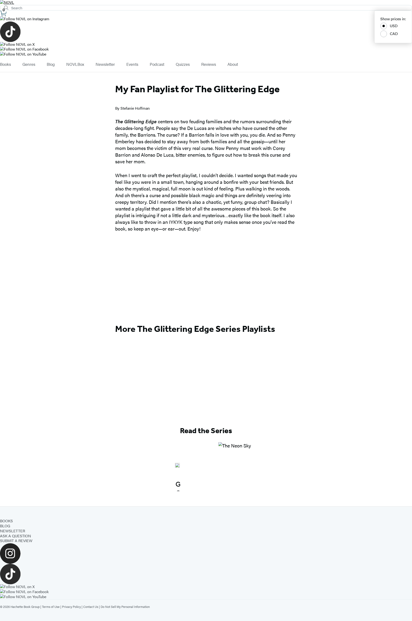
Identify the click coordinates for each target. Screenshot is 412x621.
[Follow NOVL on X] (206, 44)
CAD (394, 33)
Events (132, 64)
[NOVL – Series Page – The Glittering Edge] (177, 466)
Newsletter (105, 64)
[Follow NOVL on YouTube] (206, 54)
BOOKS (6, 520)
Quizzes (183, 64)
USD (394, 25)
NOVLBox (75, 64)
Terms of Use (51, 606)
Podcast (157, 64)
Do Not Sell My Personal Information (125, 606)
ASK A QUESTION (15, 536)
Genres (28, 64)
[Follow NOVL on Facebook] (206, 49)
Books (5, 64)
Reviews (208, 64)
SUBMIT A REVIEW (16, 540)
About (232, 64)
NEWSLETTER (12, 531)
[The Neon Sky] (234, 466)
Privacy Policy (71, 606)
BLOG (5, 526)
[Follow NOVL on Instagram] (206, 18)
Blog (51, 64)
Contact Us (90, 606)
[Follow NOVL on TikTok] (206, 31)
